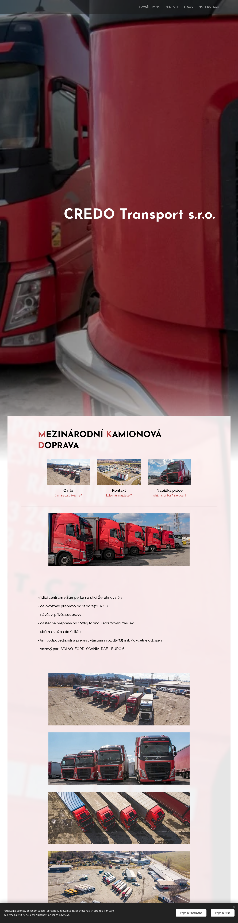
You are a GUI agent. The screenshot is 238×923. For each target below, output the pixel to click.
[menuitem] (149, 7)
